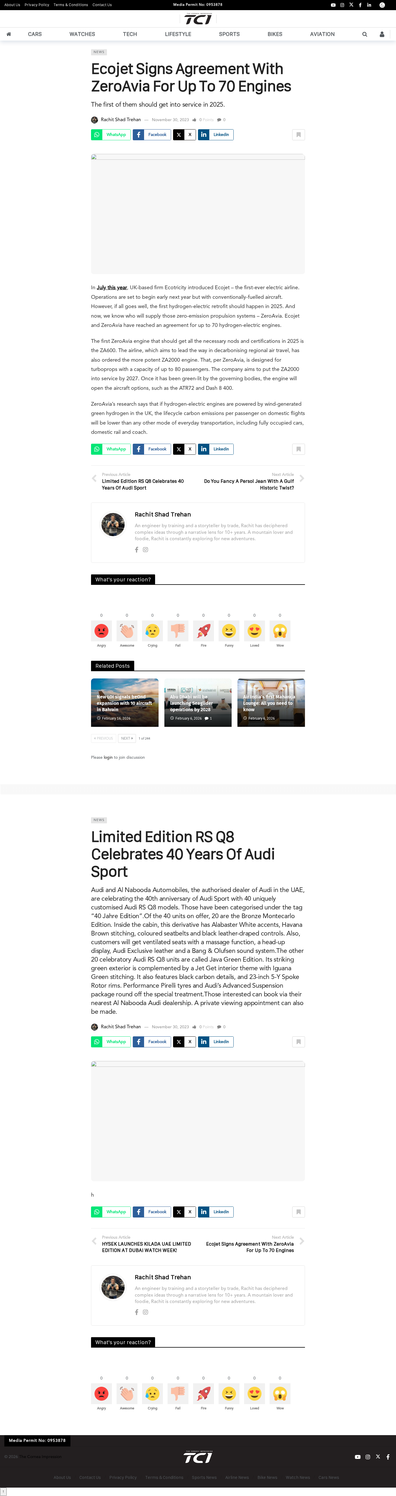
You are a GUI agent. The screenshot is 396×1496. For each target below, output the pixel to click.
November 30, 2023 (170, 120)
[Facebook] (360, 5)
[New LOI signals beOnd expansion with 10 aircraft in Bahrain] (125, 702)
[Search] (364, 34)
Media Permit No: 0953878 (198, 5)
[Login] (382, 34)
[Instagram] (342, 5)
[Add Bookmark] (298, 134)
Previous (105, 738)
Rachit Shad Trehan (121, 120)
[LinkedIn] (369, 5)
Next (125, 738)
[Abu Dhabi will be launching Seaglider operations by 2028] (198, 702)
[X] (351, 5)
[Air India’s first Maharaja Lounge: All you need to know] (271, 702)
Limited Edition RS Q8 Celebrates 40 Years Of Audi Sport (183, 854)
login (108, 758)
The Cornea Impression (40, 1457)
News (99, 52)
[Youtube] (333, 5)
